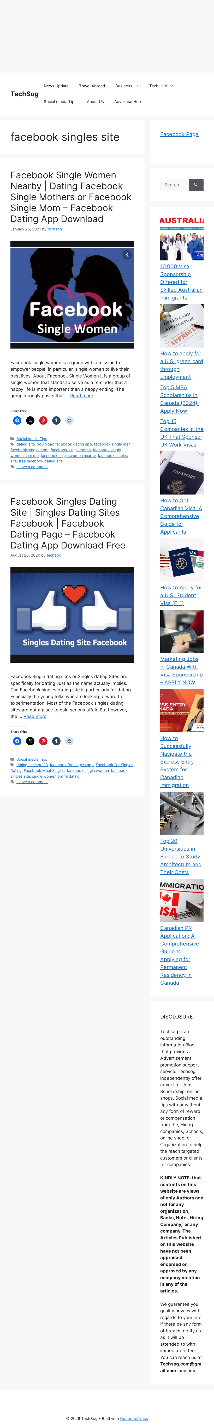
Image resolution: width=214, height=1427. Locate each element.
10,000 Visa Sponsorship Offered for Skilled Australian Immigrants (181, 282)
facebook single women (88, 770)
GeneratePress (134, 1418)
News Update (56, 85)
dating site (25, 444)
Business (123, 85)
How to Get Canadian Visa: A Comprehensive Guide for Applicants (181, 516)
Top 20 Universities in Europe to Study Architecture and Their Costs (180, 856)
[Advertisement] (107, 36)
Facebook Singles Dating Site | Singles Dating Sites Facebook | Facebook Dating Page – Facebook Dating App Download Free (67, 523)
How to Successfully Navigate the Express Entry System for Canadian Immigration (177, 761)
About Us (95, 101)
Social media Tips (60, 101)
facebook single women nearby (68, 455)
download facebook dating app (64, 444)
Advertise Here (128, 101)
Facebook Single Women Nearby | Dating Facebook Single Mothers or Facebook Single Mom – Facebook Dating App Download (71, 196)
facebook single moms (71, 450)
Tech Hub (158, 85)
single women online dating (56, 776)
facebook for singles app (72, 765)
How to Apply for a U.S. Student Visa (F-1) (181, 595)
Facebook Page (179, 134)
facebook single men (112, 444)
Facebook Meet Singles (44, 770)
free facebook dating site (41, 461)
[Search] (196, 185)
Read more (81, 395)
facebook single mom (29, 450)
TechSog (24, 94)
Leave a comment (32, 467)
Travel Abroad (92, 85)
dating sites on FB (32, 765)
